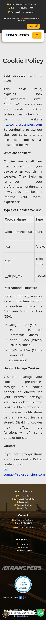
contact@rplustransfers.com (22, 4)
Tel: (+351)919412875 (23, 8)
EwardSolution (23, 616)
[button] (40, 613)
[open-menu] (37, 35)
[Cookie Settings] (5, 614)
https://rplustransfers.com (23, 124)
